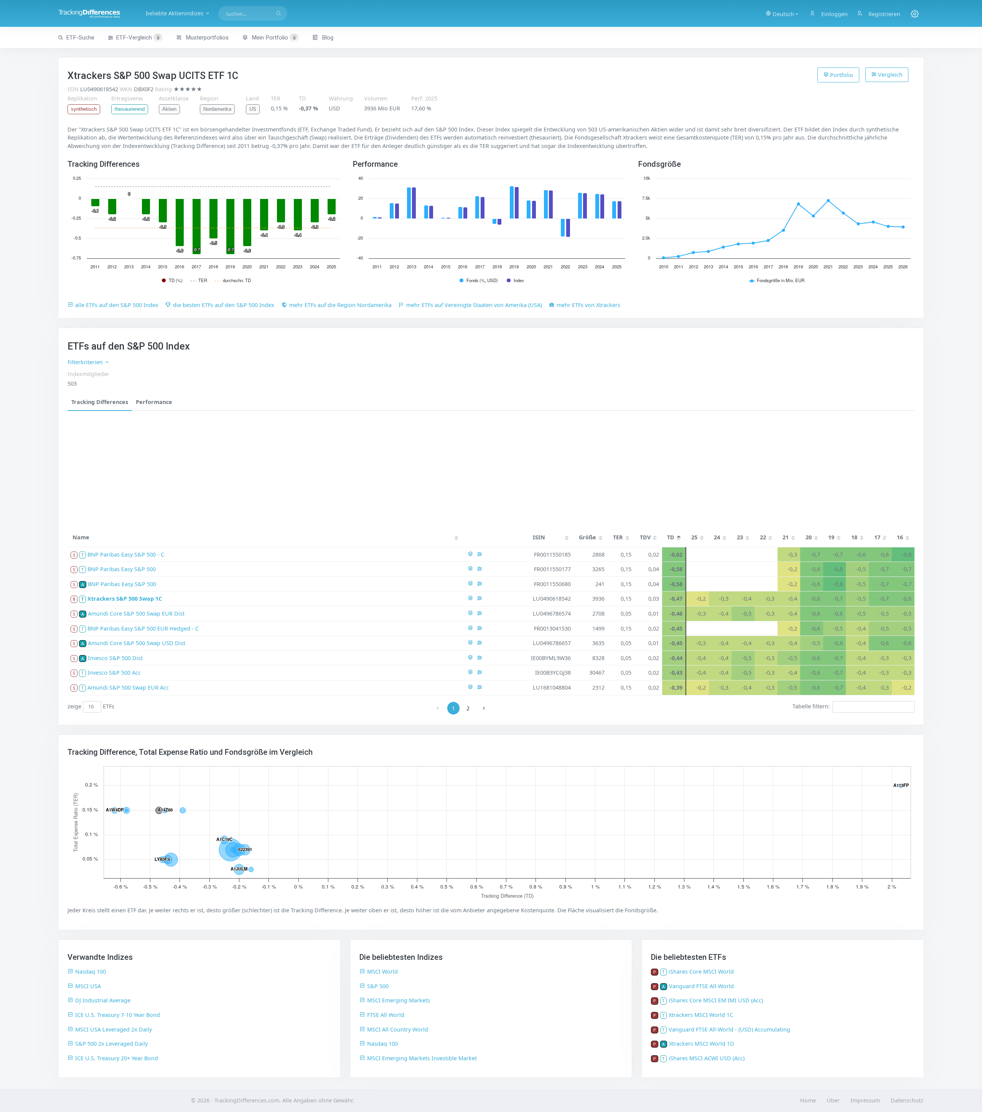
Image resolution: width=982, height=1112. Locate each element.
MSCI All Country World (397, 1029)
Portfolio (841, 75)
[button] (782, 13)
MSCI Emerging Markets (398, 1000)
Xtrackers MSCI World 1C (701, 1014)
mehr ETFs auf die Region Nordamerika (340, 305)
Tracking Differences (99, 402)
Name (80, 537)
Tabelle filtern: (811, 706)
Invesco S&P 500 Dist (115, 658)
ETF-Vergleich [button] (137, 37)
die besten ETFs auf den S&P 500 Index (223, 305)
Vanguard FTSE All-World (701, 986)
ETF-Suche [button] (80, 37)
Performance (154, 402)
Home (808, 1100)
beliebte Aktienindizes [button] (175, 13)
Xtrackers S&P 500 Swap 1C (124, 598)
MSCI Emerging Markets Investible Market (422, 1058)
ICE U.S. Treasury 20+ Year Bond (116, 1058)
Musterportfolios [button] (206, 37)
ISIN (539, 537)
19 (831, 537)
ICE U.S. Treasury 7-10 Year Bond (117, 1014)
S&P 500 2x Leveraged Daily (111, 1043)
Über (833, 1100)
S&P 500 (378, 986)
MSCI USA (88, 986)
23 (740, 537)
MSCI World (382, 971)
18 (854, 537)
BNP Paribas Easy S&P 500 (121, 569)
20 (809, 537)
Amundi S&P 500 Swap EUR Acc (128, 687)
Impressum (865, 1100)
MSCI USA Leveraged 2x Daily (113, 1029)
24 (717, 537)
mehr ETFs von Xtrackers (588, 305)
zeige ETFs (91, 706)
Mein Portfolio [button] (272, 37)
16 (900, 537)
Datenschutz (907, 1100)
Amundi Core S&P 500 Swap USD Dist (136, 643)
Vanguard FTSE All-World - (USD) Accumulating (729, 1029)
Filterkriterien (86, 362)
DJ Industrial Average (102, 1000)
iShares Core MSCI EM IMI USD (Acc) (716, 1000)
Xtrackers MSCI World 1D (701, 1043)
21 (786, 537)
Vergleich (890, 74)
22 (763, 537)
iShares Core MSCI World (701, 971)
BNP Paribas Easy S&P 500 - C (125, 554)
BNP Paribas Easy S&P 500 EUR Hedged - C (143, 628)
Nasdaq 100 (90, 971)
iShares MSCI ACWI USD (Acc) (707, 1058)
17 (877, 537)
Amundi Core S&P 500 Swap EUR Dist (136, 613)
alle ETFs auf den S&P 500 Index (116, 305)
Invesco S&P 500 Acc (114, 672)
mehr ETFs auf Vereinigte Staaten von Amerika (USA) (474, 305)
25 (694, 537)
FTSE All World (385, 1014)
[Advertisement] (491, 468)
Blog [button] (326, 37)
